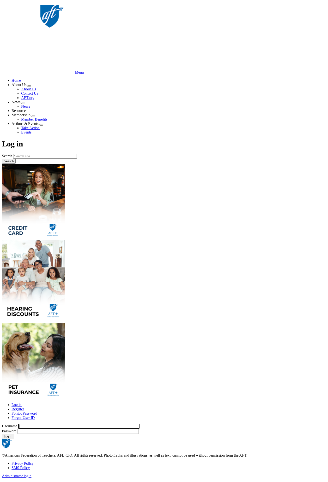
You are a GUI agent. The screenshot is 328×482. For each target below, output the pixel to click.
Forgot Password (24, 413)
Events (26, 132)
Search (7, 156)
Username (9, 426)
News (25, 106)
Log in (17, 405)
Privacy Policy (23, 463)
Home (16, 80)
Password (9, 431)
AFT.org (27, 98)
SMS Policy (21, 468)
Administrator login (16, 476)
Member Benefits (34, 119)
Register (18, 409)
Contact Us (29, 93)
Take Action (30, 128)
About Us (28, 89)
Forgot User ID (23, 418)
